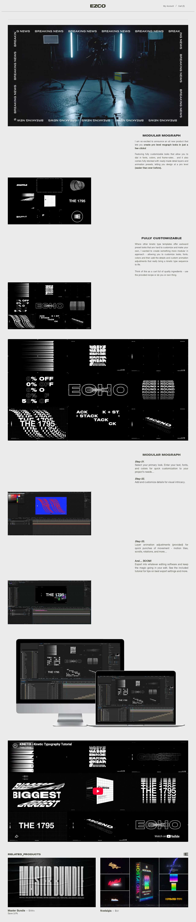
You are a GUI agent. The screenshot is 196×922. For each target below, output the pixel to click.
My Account (168, 6)
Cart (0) (181, 6)
